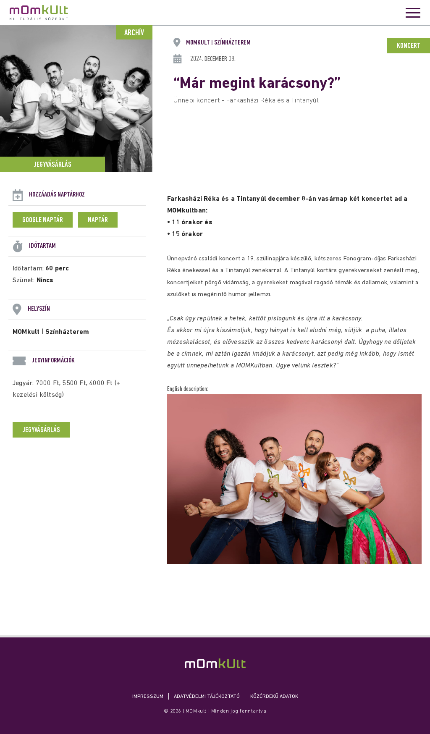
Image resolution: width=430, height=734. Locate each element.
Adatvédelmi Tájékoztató (207, 696)
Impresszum (147, 696)
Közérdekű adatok (274, 696)
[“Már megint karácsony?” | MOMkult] (215, 663)
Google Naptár (42, 220)
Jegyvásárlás (52, 165)
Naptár (98, 220)
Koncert (408, 46)
